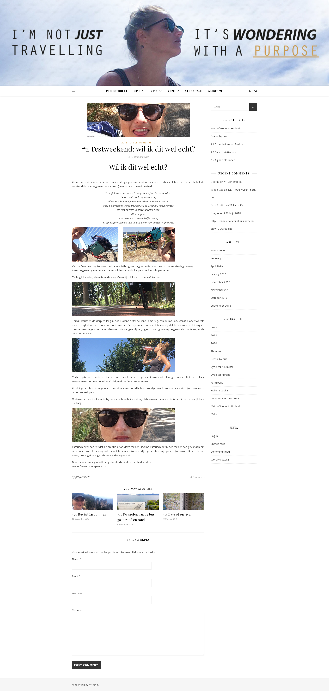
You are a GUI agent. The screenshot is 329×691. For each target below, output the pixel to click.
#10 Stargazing (223, 228)
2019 (154, 91)
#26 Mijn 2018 (232, 213)
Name (76, 559)
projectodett (82, 476)
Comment (77, 610)
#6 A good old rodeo (223, 160)
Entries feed (218, 443)
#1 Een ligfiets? (233, 181)
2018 (137, 91)
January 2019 (218, 274)
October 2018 (219, 297)
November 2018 (220, 290)
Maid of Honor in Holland (225, 128)
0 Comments (197, 477)
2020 (171, 91)
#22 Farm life (235, 205)
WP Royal (93, 684)
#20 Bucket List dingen (89, 514)
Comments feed (220, 451)
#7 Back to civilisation (223, 152)
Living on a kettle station (225, 398)
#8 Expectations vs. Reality (227, 144)
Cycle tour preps (142, 142)
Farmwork (217, 382)
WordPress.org (220, 459)
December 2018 (220, 282)
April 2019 (217, 266)
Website (77, 593)
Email (76, 576)
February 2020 (219, 258)
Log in (214, 436)
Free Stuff (217, 189)
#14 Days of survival (177, 514)
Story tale (193, 91)
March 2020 (218, 250)
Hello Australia (219, 390)
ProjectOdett (116, 91)
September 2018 (221, 305)
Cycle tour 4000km (222, 366)
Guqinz (215, 181)
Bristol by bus (219, 136)
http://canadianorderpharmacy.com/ (233, 221)
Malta (214, 414)
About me (215, 91)
